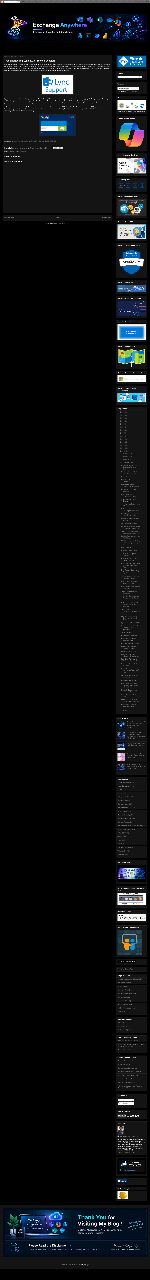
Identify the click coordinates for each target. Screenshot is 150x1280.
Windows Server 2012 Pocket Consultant (129, 473)
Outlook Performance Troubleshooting (128, 705)
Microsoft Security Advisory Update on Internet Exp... (130, 527)
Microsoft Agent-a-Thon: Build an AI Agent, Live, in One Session (135, 755)
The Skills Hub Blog (124, 1001)
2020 (122, 430)
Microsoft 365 (122, 800)
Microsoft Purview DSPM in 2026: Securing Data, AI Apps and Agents (136, 745)
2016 (122, 442)
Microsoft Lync (14, 151)
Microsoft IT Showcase (125, 983)
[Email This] (54, 148)
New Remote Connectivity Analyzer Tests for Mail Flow (130, 572)
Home (58, 218)
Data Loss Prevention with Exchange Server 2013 (130, 510)
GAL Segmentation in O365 (130, 643)
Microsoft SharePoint (124, 818)
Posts (122, 1100)
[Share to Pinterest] (62, 148)
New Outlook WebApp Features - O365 (129, 582)
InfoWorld (120, 1022)
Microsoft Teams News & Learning (129, 1071)
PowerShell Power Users (126, 1079)
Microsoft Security (123, 815)
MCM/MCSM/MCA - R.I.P (130, 651)
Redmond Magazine (124, 1030)
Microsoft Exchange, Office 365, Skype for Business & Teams (130, 1045)
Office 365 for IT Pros (124, 1004)
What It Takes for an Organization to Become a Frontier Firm (136, 766)
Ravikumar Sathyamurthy (129, 1136)
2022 (122, 424)
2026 (122, 412)
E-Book (120, 793)
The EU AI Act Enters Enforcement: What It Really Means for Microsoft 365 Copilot (136, 735)
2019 (122, 433)
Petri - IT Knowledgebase (126, 1008)
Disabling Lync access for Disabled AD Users (130, 515)
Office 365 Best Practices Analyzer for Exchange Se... (130, 598)
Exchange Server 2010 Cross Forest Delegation (130, 700)
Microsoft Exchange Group (126, 1061)
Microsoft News (122, 986)
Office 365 (121, 833)
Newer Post (9, 218)
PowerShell (121, 844)
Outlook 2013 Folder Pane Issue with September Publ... (130, 565)
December (125, 454)
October (125, 460)
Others (119, 836)
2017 (122, 439)
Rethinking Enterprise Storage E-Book (128, 647)
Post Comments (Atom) (61, 223)
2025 (122, 415)
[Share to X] (58, 148)
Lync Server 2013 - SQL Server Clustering (129, 559)
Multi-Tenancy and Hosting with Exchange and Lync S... (130, 543)
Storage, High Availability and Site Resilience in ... (130, 532)
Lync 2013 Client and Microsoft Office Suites (130, 655)
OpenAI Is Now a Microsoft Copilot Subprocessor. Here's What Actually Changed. (136, 724)
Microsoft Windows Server (126, 829)
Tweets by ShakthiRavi (125, 969)
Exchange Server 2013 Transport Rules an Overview (129, 467)
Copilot (119, 790)
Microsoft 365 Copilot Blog (126, 993)
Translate (134, 91)
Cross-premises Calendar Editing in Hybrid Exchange (130, 627)
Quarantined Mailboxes (129, 635)
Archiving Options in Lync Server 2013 (130, 676)
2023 (122, 421)
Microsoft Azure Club (124, 1050)
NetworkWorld (122, 1026)
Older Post (106, 218)
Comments (124, 1104)
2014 (122, 448)
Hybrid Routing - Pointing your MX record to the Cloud (130, 670)
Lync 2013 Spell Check (129, 550)
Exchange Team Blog (124, 990)
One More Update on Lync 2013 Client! (130, 505)
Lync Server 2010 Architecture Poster (128, 495)
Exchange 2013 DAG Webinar (128, 490)
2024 (122, 418)
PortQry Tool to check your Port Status (130, 537)
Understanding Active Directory (128, 500)
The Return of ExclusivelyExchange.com (130, 611)
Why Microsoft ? (127, 547)
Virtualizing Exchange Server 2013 (128, 481)
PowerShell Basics (127, 477)
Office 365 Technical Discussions (128, 1041)
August (124, 710)
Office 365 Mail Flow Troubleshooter (128, 639)
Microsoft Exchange (124, 808)
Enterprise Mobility (123, 797)
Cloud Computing (123, 786)
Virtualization (121, 851)
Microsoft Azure (122, 804)
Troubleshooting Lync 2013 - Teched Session (130, 577)
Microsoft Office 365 (124, 1064)
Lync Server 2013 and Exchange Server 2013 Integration (130, 685)
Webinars (23, 151)
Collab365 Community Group (127, 1075)
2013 (122, 451)
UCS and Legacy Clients (129, 680)
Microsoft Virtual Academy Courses (129, 826)
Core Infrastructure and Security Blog (130, 979)
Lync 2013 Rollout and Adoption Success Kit (129, 660)
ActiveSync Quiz (127, 632)
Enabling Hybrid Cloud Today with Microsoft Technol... (129, 618)
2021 (122, 427)
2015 (122, 445)
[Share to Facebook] (60, 148)
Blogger (86, 1265)
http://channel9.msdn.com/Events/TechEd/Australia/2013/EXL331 (35, 141)
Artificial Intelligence (124, 782)
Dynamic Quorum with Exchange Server (129, 691)
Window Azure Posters (129, 523)
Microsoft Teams (123, 822)
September (126, 463)
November (125, 457)
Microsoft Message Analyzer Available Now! (130, 485)
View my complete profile (126, 1152)
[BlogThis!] (56, 148)
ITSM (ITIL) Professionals (126, 1082)
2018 (122, 436)
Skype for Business (124, 847)
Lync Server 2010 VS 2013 (130, 623)
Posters (120, 840)
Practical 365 (122, 1011)
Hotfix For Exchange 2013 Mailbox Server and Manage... (130, 604)
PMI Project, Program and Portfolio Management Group (129, 1087)
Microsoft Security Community (127, 1068)
